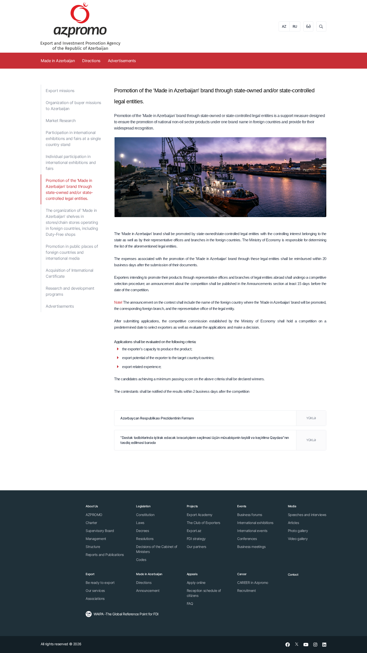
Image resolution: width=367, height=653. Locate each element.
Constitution (145, 515)
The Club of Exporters (203, 523)
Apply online (196, 582)
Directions (91, 60)
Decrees (142, 530)
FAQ (190, 603)
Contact (293, 574)
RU (295, 26)
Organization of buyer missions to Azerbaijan (73, 105)
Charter (91, 523)
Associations (95, 598)
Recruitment (246, 590)
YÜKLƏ (311, 418)
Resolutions (144, 538)
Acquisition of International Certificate (69, 273)
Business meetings (251, 546)
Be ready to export (100, 582)
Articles (293, 523)
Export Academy (199, 515)
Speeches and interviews (307, 515)
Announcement (147, 590)
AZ (284, 26)
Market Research (61, 120)
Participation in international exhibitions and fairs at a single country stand (73, 138)
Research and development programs (70, 291)
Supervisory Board (100, 530)
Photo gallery (298, 530)
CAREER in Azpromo (252, 582)
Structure (93, 546)
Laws (140, 523)
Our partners (196, 546)
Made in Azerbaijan (58, 60)
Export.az (194, 530)
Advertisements (122, 60)
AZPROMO (94, 515)
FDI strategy (196, 538)
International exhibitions (255, 523)
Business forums (249, 515)
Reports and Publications (105, 554)
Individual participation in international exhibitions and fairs (71, 162)
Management (96, 538)
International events (252, 530)
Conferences (247, 538)
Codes (141, 559)
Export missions (60, 90)
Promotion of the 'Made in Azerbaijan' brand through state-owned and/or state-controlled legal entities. (69, 189)
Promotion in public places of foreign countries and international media (72, 252)
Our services (95, 590)
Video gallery (298, 538)
